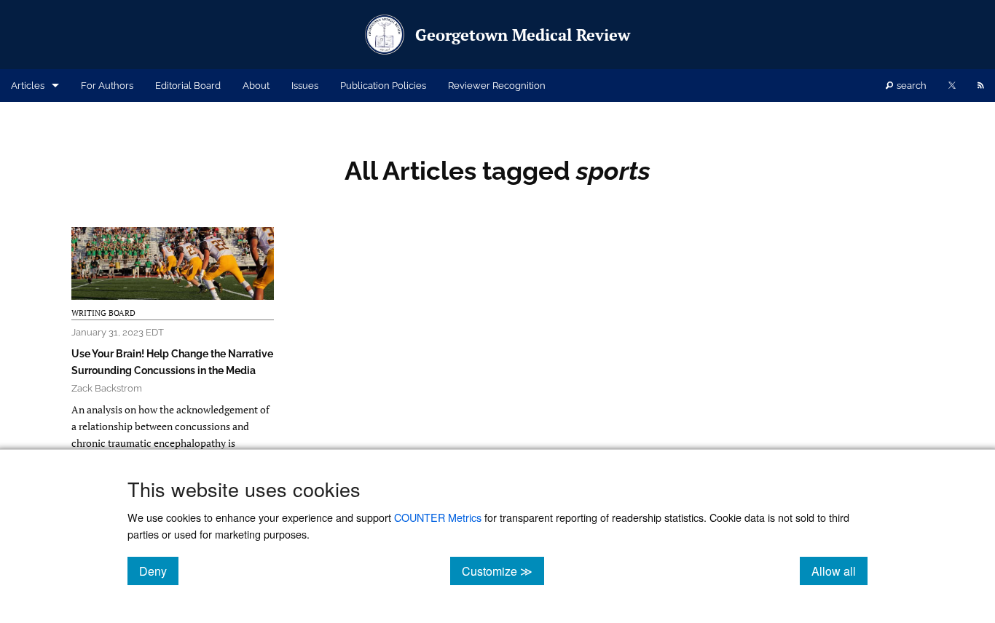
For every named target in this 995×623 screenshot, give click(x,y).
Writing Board (103, 313)
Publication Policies (383, 85)
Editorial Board (188, 85)
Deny (158, 570)
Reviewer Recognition (497, 85)
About (256, 85)
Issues (304, 85)
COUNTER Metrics (437, 517)
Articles (27, 85)
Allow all (839, 570)
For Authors (107, 85)
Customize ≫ (503, 570)
